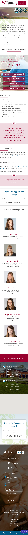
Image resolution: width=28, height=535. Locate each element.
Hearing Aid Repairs (13, 78)
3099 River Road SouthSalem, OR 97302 (12, 479)
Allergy (8, 495)
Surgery (8, 502)
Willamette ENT (15, 458)
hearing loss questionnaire (14, 155)
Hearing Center (15, 463)
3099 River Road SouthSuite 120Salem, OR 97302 (11, 369)
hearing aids (16, 166)
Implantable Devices (13, 88)
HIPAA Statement (14, 519)
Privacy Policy (14, 521)
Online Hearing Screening (13, 74)
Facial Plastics (10, 500)
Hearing (8, 498)
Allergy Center (14, 467)
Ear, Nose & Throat (11, 493)
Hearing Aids (13, 83)
